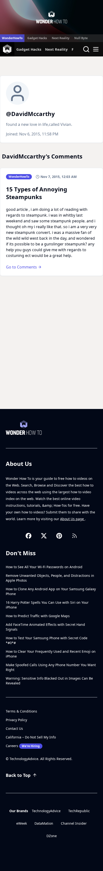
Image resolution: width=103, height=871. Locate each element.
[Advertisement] (51, 355)
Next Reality (60, 38)
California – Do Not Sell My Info (31, 737)
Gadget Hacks (37, 38)
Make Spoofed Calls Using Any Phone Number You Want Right (51, 667)
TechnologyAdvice (46, 811)
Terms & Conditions (21, 711)
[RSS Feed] (74, 536)
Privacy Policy (16, 720)
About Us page (72, 519)
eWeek (21, 823)
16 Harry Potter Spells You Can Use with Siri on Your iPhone (47, 604)
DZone (51, 836)
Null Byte (81, 38)
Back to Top (18, 775)
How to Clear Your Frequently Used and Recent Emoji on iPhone (51, 653)
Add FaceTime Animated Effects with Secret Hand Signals (45, 627)
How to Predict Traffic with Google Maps (38, 616)
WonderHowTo (12, 38)
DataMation (43, 823)
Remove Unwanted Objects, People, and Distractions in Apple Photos (50, 578)
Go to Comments (21, 267)
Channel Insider (74, 823)
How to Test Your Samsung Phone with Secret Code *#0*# (46, 640)
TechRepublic (79, 811)
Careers (23, 745)
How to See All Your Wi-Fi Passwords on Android (44, 567)
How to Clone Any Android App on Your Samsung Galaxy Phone (51, 591)
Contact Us (14, 728)
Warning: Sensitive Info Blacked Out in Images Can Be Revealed (49, 680)
